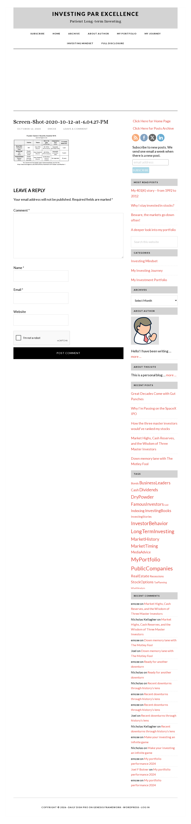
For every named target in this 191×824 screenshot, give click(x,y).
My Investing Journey (147, 270)
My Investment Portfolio (149, 280)
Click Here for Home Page (152, 121)
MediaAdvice (141, 552)
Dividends (148, 489)
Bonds (135, 483)
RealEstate (140, 576)
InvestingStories (141, 516)
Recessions (157, 576)
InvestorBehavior (149, 523)
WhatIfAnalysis (138, 588)
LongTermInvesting (152, 531)
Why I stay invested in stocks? (152, 205)
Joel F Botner (140, 769)
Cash (135, 490)
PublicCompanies (152, 568)
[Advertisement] (95, 82)
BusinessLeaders (154, 482)
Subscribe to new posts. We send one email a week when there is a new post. (152, 151)
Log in (145, 807)
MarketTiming (144, 546)
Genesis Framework (107, 807)
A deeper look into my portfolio (153, 230)
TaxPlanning (160, 582)
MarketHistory (145, 539)
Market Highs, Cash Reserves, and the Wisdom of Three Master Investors (153, 443)
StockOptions (142, 582)
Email (18, 289)
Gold (166, 505)
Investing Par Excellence (95, 14)
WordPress (131, 807)
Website (19, 312)
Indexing (138, 510)
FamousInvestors (147, 504)
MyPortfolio (145, 559)
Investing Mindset (144, 261)
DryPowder (142, 497)
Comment (21, 210)
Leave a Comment (75, 128)
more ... (136, 356)
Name (18, 268)
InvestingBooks (158, 510)
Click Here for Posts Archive (153, 128)
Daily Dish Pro (78, 807)
